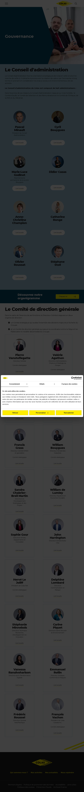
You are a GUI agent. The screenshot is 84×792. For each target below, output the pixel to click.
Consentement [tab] (14, 384)
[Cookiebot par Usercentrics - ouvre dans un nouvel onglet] (73, 378)
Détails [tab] (42, 384)
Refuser (15, 413)
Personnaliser (41, 413)
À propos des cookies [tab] (69, 384)
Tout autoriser (69, 413)
